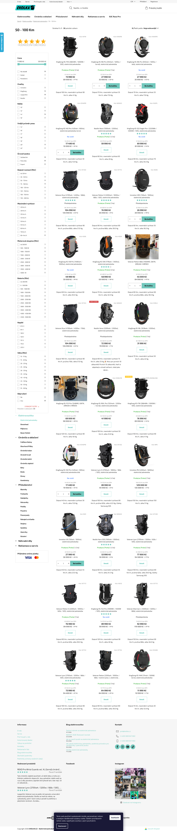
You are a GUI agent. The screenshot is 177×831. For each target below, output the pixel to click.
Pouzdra (23, 511)
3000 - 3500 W (32, 265)
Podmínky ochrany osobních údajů (30, 759)
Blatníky (23, 489)
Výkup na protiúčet (24, 743)
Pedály (23, 506)
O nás (19, 1)
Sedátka (23, 528)
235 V (32, 347)
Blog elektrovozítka (24, 752)
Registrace (154, 1)
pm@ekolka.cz (125, 731)
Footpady (24, 494)
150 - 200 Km (32, 198)
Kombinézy (24, 480)
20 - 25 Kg (32, 363)
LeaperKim (33, 95)
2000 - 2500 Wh (32, 299)
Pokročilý (33, 161)
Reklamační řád (23, 749)
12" (32, 111)
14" (33, 114)
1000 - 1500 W (32, 251)
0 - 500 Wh (32, 285)
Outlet (32, 75)
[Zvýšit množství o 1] (104, 85)
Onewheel (24, 424)
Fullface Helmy (26, 442)
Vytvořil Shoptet (154, 829)
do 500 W (32, 244)
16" (32, 118)
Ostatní (23, 536)
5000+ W (32, 273)
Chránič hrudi (25, 455)
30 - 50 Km (32, 177)
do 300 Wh (32, 282)
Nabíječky (24, 498)
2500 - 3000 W (32, 262)
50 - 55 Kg (32, 384)
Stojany (23, 524)
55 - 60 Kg (32, 388)
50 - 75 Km (32, 180)
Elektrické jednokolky (28, 420)
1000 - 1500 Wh (32, 292)
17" (32, 134)
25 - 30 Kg (32, 367)
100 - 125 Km (32, 187)
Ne (32, 397)
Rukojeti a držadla (27, 519)
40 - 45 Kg (32, 377)
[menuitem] (23, 16)
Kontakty (20, 746)
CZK (132, 1)
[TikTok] (133, 746)
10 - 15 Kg (32, 356)
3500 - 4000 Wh (32, 310)
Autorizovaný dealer (56, 1)
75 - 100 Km (32, 184)
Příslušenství (25, 484)
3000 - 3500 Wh (32, 306)
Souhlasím (115, 817)
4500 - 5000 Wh (32, 317)
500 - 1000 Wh (32, 289)
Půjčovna (23, 429)
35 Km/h (32, 214)
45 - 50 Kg (32, 381)
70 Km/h (32, 232)
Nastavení (62, 826)
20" (32, 145)
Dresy (22, 476)
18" (32, 137)
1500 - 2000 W (32, 255)
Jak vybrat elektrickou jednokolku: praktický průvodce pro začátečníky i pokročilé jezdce (87, 744)
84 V (32, 329)
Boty (22, 468)
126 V (32, 337)
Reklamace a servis (28, 545)
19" (32, 141)
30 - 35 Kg (32, 370)
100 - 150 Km (32, 194)
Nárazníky (24, 502)
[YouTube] (127, 746)
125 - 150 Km (32, 191)
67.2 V (32, 326)
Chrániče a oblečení (28, 437)
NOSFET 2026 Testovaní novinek (78, 735)
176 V (32, 344)
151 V (32, 340)
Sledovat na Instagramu (132, 802)
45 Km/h (32, 218)
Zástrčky (23, 532)
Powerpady (24, 515)
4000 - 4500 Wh (32, 313)
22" (32, 148)
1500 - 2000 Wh (32, 296)
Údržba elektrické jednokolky (77, 750)
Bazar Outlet (25, 433)
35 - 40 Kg (32, 374)
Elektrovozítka (26, 415)
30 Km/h (32, 211)
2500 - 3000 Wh (32, 303)
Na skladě (33, 71)
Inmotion (32, 88)
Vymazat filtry (31, 406)
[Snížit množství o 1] (94, 85)
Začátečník (33, 157)
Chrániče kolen (26, 450)
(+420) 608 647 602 (127, 736)
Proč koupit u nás (39, 1)
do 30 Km (32, 173)
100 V (32, 333)
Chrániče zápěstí (26, 463)
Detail (70, 86)
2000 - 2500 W (32, 258)
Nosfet (32, 98)
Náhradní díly (25, 541)
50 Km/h (32, 221)
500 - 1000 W (32, 248)
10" (32, 107)
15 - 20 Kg (32, 360)
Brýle (22, 472)
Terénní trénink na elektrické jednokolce (81, 730)
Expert (32, 164)
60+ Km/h (32, 235)
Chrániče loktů (26, 459)
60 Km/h (32, 228)
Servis (27, 1)
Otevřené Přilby (26, 446)
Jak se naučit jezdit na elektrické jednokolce (82, 739)
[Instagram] (122, 746)
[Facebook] (117, 746)
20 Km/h (32, 207)
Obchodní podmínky (24, 756)
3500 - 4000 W (32, 269)
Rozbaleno (32, 78)
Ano (33, 401)
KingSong (33, 91)
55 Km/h (32, 225)
